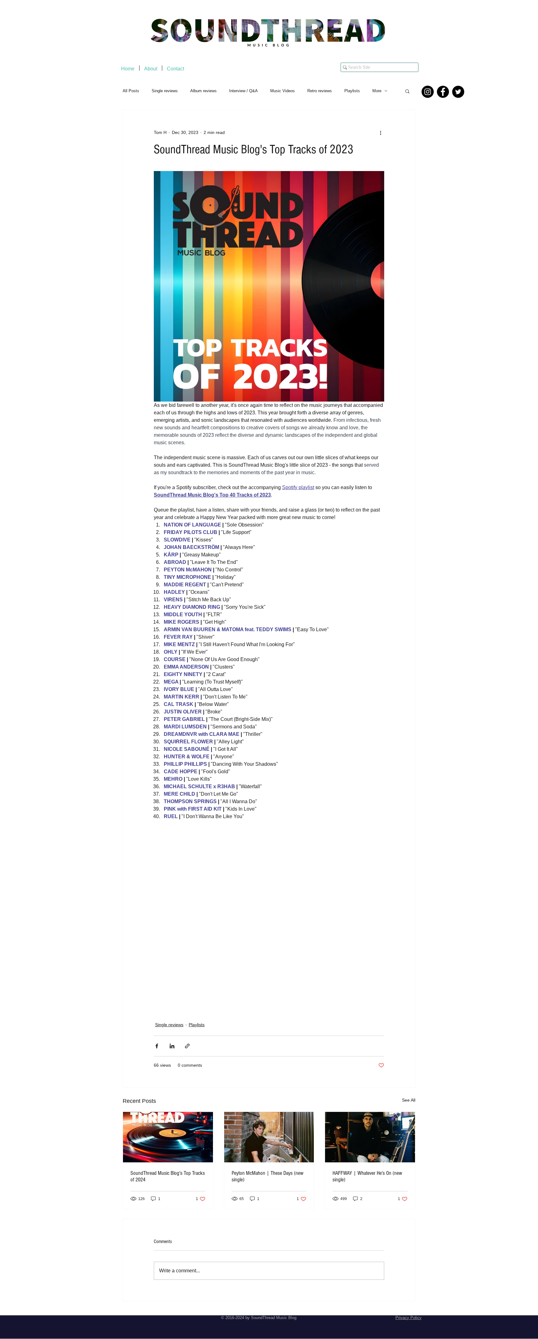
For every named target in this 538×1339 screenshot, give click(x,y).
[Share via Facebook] (157, 1046)
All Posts (131, 90)
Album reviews (203, 90)
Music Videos (282, 90)
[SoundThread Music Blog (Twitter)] (458, 92)
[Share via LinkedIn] (172, 1046)
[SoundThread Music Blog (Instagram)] (428, 92)
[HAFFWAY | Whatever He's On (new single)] (370, 1137)
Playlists (352, 90)
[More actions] (380, 132)
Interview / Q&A (243, 90)
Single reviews (165, 90)
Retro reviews (319, 90)
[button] (407, 90)
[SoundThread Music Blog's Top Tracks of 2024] (168, 1137)
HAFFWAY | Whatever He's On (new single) (367, 1176)
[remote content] (269, 916)
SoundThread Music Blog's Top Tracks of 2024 (167, 1176)
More (376, 90)
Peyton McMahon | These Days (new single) (268, 1176)
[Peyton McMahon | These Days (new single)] (269, 1137)
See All (408, 1100)
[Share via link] (187, 1046)
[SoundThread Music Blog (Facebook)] (443, 92)
